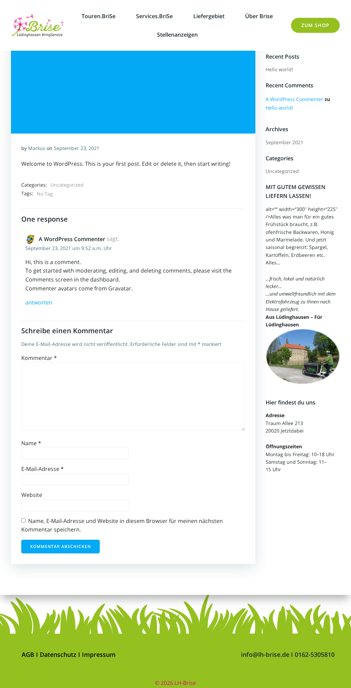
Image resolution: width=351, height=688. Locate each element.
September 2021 (284, 142)
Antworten (38, 302)
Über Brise (259, 16)
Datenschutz (59, 654)
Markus (36, 148)
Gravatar (119, 288)
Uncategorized (67, 185)
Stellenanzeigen (177, 34)
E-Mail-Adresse (42, 469)
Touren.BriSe (99, 16)
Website (31, 495)
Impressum (99, 654)
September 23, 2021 (76, 148)
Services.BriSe (154, 16)
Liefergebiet (209, 16)
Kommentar (39, 358)
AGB (29, 654)
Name (31, 443)
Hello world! (279, 69)
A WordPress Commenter (72, 239)
